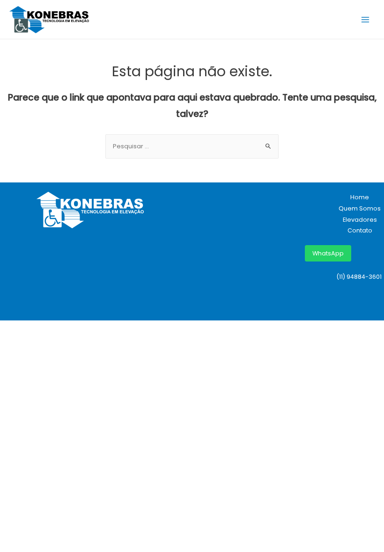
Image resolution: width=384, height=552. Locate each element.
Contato (359, 230)
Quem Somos (360, 208)
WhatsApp (328, 253)
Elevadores (360, 220)
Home (359, 197)
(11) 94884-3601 (359, 277)
